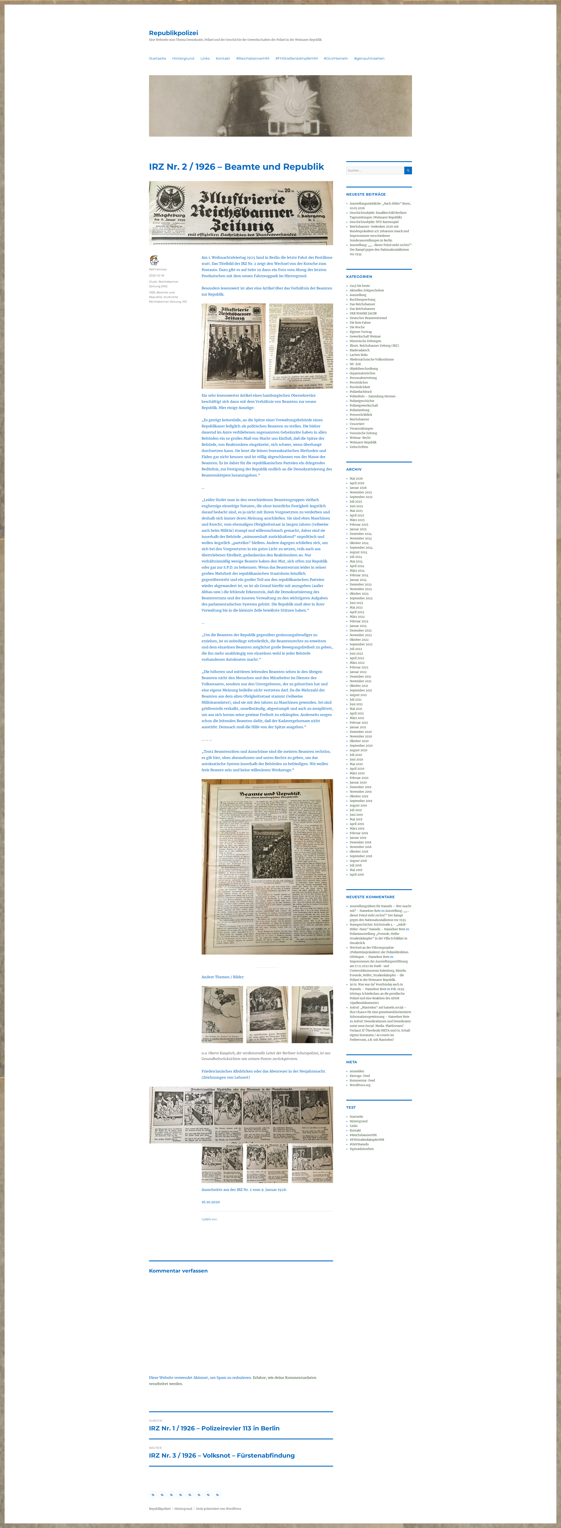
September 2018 (361, 856)
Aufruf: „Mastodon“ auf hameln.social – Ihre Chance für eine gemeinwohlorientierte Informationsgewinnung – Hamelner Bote (380, 1012)
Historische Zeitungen (365, 341)
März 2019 (357, 828)
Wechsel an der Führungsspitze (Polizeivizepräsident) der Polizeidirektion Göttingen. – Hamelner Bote (379, 952)
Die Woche (357, 327)
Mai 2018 (356, 870)
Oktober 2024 (359, 543)
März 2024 (357, 571)
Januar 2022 (358, 672)
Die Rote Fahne (360, 323)
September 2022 (361, 644)
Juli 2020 (356, 755)
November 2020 (361, 736)
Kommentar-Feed (362, 1080)
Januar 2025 (358, 529)
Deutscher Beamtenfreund (368, 318)
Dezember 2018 (360, 842)
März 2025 (357, 520)
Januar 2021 (358, 727)
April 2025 (357, 515)
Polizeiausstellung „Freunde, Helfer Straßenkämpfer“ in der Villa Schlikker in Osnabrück (378, 938)
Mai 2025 (356, 511)
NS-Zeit (355, 364)
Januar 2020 (358, 782)
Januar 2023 (358, 626)
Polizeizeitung (359, 410)
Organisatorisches (362, 373)
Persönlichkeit (360, 387)
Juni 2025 (356, 506)
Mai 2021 (356, 709)
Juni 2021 (356, 704)
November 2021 (360, 681)
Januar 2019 (358, 838)
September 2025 (361, 497)
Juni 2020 (356, 759)
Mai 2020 (356, 764)
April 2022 (357, 658)
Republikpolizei (173, 33)
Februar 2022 (359, 667)
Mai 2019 (356, 819)
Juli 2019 (356, 810)
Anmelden (357, 1071)
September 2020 (361, 746)
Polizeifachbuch (361, 392)
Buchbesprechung (362, 300)
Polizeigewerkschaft (364, 405)
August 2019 (358, 805)
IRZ (184, 301)
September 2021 (361, 690)
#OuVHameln (336, 58)
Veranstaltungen (361, 428)
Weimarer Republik (363, 442)
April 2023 (357, 612)
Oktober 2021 (359, 686)
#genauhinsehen (369, 58)
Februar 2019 (359, 833)
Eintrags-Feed (360, 1076)
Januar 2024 (358, 580)
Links (205, 58)
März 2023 (357, 617)
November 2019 (361, 792)
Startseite (157, 58)
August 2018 (358, 861)
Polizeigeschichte (362, 401)
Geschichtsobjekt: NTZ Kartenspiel (374, 222)
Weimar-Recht (360, 438)
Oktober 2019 (359, 796)
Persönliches (359, 382)
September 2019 (361, 801)
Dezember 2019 (360, 787)
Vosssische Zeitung (363, 433)
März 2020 (357, 773)
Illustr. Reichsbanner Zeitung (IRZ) (374, 346)
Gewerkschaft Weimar (365, 336)
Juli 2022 (356, 649)
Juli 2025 (356, 501)
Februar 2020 (359, 778)
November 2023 (361, 589)
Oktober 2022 (359, 640)
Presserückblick (361, 415)
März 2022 (357, 663)
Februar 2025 (359, 525)
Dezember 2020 (361, 732)
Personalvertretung (363, 378)
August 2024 (358, 552)
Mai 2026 (356, 478)
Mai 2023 (356, 607)
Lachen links (359, 355)
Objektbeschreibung (364, 369)
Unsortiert (357, 424)
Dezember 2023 (360, 584)
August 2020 (358, 750)
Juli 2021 (356, 700)
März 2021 (357, 718)
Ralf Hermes (158, 269)
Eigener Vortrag (361, 332)
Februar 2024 (359, 575)
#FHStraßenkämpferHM (296, 58)
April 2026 (357, 483)
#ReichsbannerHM (252, 58)
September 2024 (361, 548)
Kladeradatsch (360, 350)
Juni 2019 (356, 815)
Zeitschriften (359, 447)
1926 (152, 292)
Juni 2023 (356, 603)
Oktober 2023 (359, 594)
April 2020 (357, 769)
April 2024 (357, 566)
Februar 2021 (359, 723)
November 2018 (360, 847)
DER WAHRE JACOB (363, 313)
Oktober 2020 (359, 741)
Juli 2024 (356, 557)
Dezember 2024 (361, 534)
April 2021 (357, 713)
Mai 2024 (356, 561)
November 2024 (361, 538)
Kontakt (223, 58)
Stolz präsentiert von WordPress (218, 1509)
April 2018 (357, 874)
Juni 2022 (356, 653)
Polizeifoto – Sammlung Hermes (373, 396)
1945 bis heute (360, 286)
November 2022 (361, 635)
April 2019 (357, 824)
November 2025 (361, 492)
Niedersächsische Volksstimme (372, 359)
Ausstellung (358, 295)
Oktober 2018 (359, 851)
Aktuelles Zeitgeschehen (367, 290)
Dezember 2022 (361, 630)
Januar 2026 (358, 488)
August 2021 (358, 695)
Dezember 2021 (360, 676)
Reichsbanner (359, 419)
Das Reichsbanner (362, 304)
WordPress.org (360, 1085)
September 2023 (361, 598)
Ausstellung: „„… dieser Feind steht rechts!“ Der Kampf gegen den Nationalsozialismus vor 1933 (381, 249)
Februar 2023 (359, 621)
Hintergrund (183, 58)
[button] (234, 346)
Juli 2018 (356, 865)
